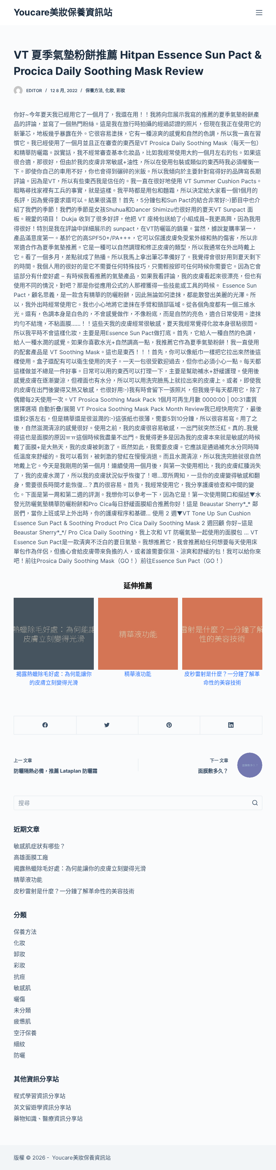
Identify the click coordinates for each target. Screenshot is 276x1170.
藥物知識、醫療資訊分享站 (48, 1118)
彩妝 (120, 90)
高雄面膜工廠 (31, 857)
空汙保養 (25, 1032)
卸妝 (19, 954)
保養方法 (94, 90)
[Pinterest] (169, 725)
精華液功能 (137, 673)
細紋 (19, 1044)
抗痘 (19, 976)
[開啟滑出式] (259, 12)
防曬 (19, 1055)
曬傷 (19, 999)
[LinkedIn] (231, 725)
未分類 (22, 1010)
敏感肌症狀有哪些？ (39, 846)
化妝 (109, 90)
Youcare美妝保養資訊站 (63, 12)
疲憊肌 (22, 1021)
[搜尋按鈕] (255, 803)
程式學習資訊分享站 (39, 1095)
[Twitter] (107, 725)
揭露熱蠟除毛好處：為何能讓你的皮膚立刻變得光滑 (80, 868)
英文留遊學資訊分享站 (42, 1107)
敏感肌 (22, 987)
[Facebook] (45, 725)
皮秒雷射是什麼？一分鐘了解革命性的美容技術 (74, 891)
